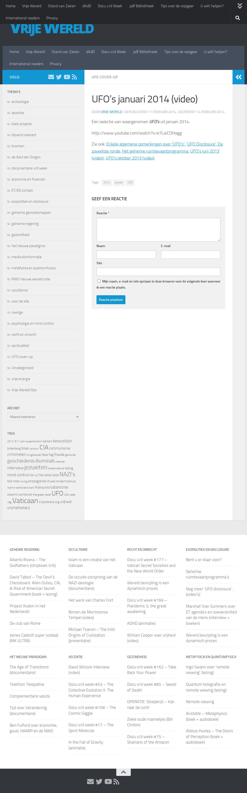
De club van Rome (25, 623)
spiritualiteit (20, 345)
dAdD (86, 6)
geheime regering (25, 224)
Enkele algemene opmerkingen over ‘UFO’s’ (145, 144)
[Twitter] (59, 77)
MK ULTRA (37, 475)
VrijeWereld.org (49, 502)
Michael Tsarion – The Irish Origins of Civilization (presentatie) (92, 635)
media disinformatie (27, 257)
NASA (55, 475)
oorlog (23, 481)
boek (25, 448)
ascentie (18, 113)
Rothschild (42, 487)
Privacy (52, 18)
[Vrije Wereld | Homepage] (52, 29)
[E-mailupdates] (51, 77)
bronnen (18, 146)
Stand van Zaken (62, 6)
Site (99, 263)
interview (15, 467)
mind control (18, 474)
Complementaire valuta (30, 696)
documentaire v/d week (29, 168)
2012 (10, 441)
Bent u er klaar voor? (204, 559)
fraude (59, 454)
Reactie (102, 213)
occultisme (20, 290)
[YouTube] (66, 77)
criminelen (16, 454)
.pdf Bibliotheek (141, 6)
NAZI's (67, 474)
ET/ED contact (22, 190)
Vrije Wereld (31, 6)
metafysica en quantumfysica (33, 268)
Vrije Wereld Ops (24, 390)
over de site (20, 301)
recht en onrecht (24, 334)
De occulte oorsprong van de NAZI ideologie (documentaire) (93, 583)
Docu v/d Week (110, 6)
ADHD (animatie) (141, 623)
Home (10, 6)
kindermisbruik (56, 468)
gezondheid (20, 235)
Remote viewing (200, 701)
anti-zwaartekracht (31, 441)
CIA (44, 447)
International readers (23, 18)
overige (17, 312)
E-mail (166, 246)
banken (47, 441)
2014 (106, 182)
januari (119, 182)
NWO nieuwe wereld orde (31, 279)
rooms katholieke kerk (20, 487)
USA (66, 494)
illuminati (45, 461)
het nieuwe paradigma (28, 246)
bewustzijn (62, 440)
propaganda (37, 481)
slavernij (12, 494)
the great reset (42, 494)
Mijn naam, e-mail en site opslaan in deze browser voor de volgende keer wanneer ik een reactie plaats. (158, 284)
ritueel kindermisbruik (61, 481)
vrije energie (21, 379)
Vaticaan (25, 500)
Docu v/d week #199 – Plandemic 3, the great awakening (147, 606)
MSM (47, 475)
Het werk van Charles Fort (91, 600)
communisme (59, 448)
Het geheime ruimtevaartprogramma (155, 151)
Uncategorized (23, 368)
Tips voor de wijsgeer (177, 6)
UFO (130, 182)
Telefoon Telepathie (27, 684)
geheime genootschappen (31, 212)
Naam (100, 246)
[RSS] (74, 77)
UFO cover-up (105, 77)
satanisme (59, 487)
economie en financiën (28, 179)
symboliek (25, 494)
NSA (9, 481)
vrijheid (65, 501)
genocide (70, 455)
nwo (16, 481)
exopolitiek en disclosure (30, 201)
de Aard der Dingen (26, 157)
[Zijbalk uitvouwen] (239, 77)
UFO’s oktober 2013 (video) (130, 158)
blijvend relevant (24, 135)
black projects (22, 124)
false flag (48, 455)
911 (17, 441)
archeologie (20, 102)
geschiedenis (21, 461)
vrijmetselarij (18, 507)
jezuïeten (35, 467)
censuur (34, 448)
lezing (69, 468)
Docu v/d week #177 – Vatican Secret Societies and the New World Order (151, 565)
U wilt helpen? (212, 6)
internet (60, 461)
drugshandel (34, 455)
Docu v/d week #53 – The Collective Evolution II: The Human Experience (91, 690)
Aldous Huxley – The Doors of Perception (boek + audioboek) (209, 736)
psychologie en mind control (33, 323)
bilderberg (14, 448)
